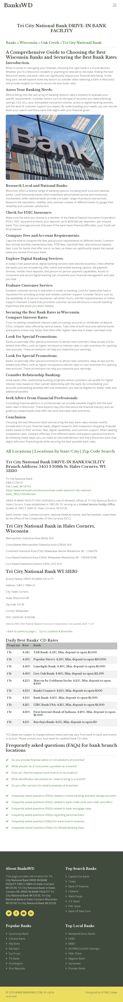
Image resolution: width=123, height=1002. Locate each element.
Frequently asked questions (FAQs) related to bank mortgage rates (51, 808)
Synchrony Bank (18, 933)
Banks (11, 43)
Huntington (16, 963)
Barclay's (14, 948)
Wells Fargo (75, 896)
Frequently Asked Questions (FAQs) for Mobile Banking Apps (48, 827)
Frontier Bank (76, 968)
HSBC (71, 938)
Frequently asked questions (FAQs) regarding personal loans (48, 815)
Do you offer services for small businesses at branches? (45, 785)
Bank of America (78, 886)
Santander (74, 963)
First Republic (17, 968)
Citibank (73, 891)
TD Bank (14, 958)
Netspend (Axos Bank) (81, 933)
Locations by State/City (56, 451)
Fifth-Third (74, 953)
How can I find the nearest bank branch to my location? (45, 772)
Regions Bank (76, 958)
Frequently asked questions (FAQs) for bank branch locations (48, 821)
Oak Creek (50, 43)
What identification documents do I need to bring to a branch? (49, 779)
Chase (72, 881)
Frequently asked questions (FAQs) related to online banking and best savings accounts (64, 795)
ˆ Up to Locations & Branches (55, 631)
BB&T (71, 943)
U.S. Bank (74, 901)
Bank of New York (79, 911)
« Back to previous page (20, 631)
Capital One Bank (78, 876)
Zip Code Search (98, 451)
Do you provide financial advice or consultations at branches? (48, 760)
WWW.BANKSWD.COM (28, 992)
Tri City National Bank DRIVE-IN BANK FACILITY (61, 28)
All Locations (18, 451)
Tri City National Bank (82, 43)
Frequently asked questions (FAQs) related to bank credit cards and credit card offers (62, 802)
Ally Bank (14, 943)
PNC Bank (74, 906)
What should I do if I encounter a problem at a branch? (44, 766)
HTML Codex (109, 992)
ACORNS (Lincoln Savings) (83, 948)
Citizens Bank (17, 938)
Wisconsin (28, 43)
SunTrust (14, 953)
